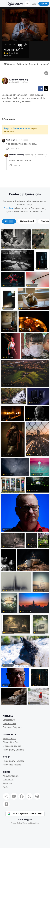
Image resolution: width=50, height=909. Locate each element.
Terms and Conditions (31, 823)
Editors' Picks (9, 738)
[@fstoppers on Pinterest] (37, 796)
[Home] (15, 4)
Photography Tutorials (13, 760)
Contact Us (8, 779)
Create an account (21, 128)
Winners (10, 64)
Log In (34, 3)
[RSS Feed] (6, 804)
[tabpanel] (25, 467)
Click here (8, 208)
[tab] (9, 221)
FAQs (5, 787)
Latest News (9, 719)
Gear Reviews (9, 723)
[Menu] (3, 3)
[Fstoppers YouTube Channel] (14, 796)
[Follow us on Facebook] (21, 796)
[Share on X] (46, 88)
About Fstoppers (11, 775)
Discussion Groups (12, 745)
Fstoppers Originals (12, 727)
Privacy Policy (16, 823)
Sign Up (44, 3)
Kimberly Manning (18, 79)
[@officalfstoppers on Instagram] (6, 796)
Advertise (7, 783)
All (8, 221)
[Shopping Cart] (27, 3)
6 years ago (23, 140)
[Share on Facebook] (40, 88)
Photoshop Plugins (12, 764)
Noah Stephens (12, 140)
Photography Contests (13, 749)
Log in (7, 128)
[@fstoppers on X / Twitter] (29, 796)
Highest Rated (27, 221)
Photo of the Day (11, 742)
